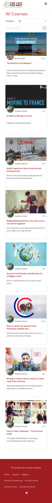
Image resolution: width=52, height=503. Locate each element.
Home (7, 475)
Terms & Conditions (13, 481)
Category (9, 21)
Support (25, 475)
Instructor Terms (27, 487)
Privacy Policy (31, 481)
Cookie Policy (10, 487)
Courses (15, 475)
